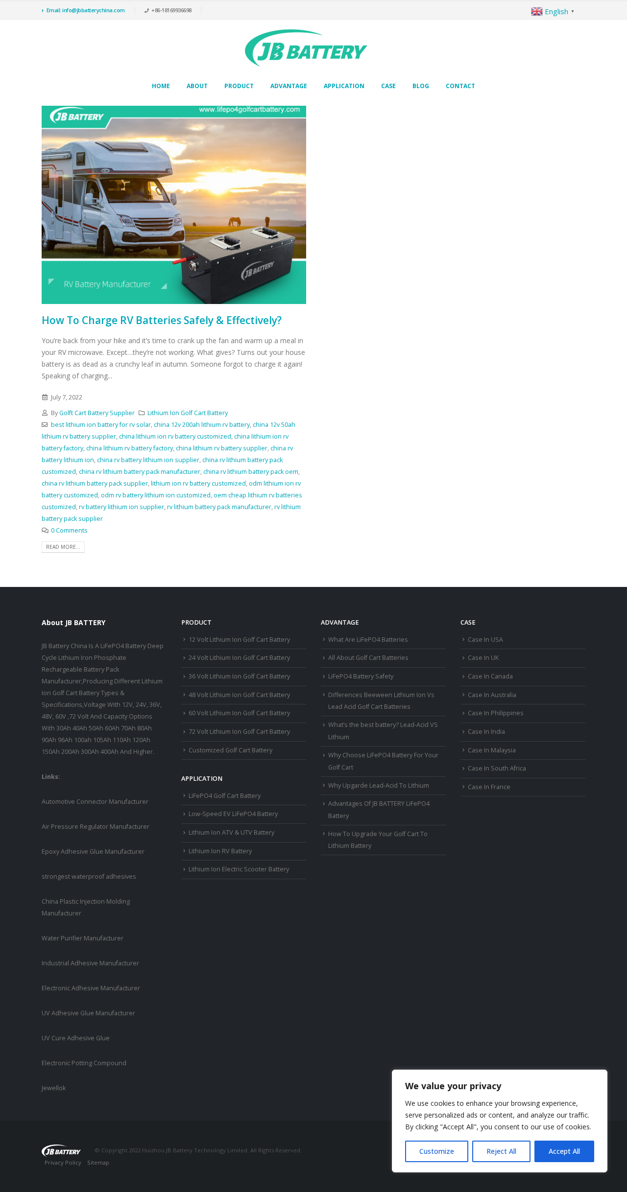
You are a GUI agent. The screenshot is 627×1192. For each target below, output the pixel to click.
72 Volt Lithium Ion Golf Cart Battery (239, 731)
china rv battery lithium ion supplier (148, 460)
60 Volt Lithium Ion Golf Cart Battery (239, 713)
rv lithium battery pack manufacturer (219, 507)
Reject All (501, 1151)
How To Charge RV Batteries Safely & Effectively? (162, 320)
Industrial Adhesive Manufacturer (90, 963)
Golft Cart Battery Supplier (97, 413)
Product (239, 86)
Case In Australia (492, 695)
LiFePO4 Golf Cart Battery (225, 796)
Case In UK (483, 658)
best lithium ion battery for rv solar (101, 425)
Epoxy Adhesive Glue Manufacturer (93, 851)
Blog (420, 86)
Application (344, 86)
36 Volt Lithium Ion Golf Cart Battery (239, 676)
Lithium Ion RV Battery (220, 851)
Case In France (489, 787)
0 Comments (69, 530)
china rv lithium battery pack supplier (95, 483)
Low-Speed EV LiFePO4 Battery (233, 814)
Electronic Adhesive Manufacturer (91, 988)
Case (388, 86)
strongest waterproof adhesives (89, 876)
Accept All (564, 1151)
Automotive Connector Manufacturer (95, 801)
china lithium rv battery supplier (221, 448)
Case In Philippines (496, 713)
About (197, 86)
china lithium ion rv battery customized (175, 436)
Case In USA (485, 639)
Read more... (63, 546)
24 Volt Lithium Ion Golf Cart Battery (239, 658)
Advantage (288, 86)
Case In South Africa (497, 768)
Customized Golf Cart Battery (230, 750)
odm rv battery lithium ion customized (156, 495)
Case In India (486, 731)
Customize (436, 1151)
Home (161, 86)
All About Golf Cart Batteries (368, 658)
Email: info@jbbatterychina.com (86, 10)
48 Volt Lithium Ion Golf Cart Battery (239, 695)
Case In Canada (490, 676)
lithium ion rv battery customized (198, 483)
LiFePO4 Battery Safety (360, 676)
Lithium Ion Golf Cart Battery (187, 413)
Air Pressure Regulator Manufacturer (95, 826)
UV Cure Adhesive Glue (76, 1038)
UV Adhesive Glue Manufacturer (88, 1013)
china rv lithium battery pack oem (250, 471)
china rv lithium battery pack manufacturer (139, 471)
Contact (460, 86)
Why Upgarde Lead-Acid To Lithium (378, 785)
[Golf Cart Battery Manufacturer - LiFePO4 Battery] (306, 48)
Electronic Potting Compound (84, 1063)
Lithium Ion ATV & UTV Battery (231, 832)
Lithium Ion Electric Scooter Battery (239, 869)
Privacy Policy (63, 1162)
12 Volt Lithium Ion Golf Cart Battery (239, 639)
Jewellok (54, 1088)
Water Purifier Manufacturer (82, 938)
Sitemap (98, 1162)
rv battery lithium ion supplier (121, 507)
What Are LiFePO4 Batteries (368, 639)
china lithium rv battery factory (129, 448)
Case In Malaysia (492, 750)
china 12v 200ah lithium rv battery (202, 425)
